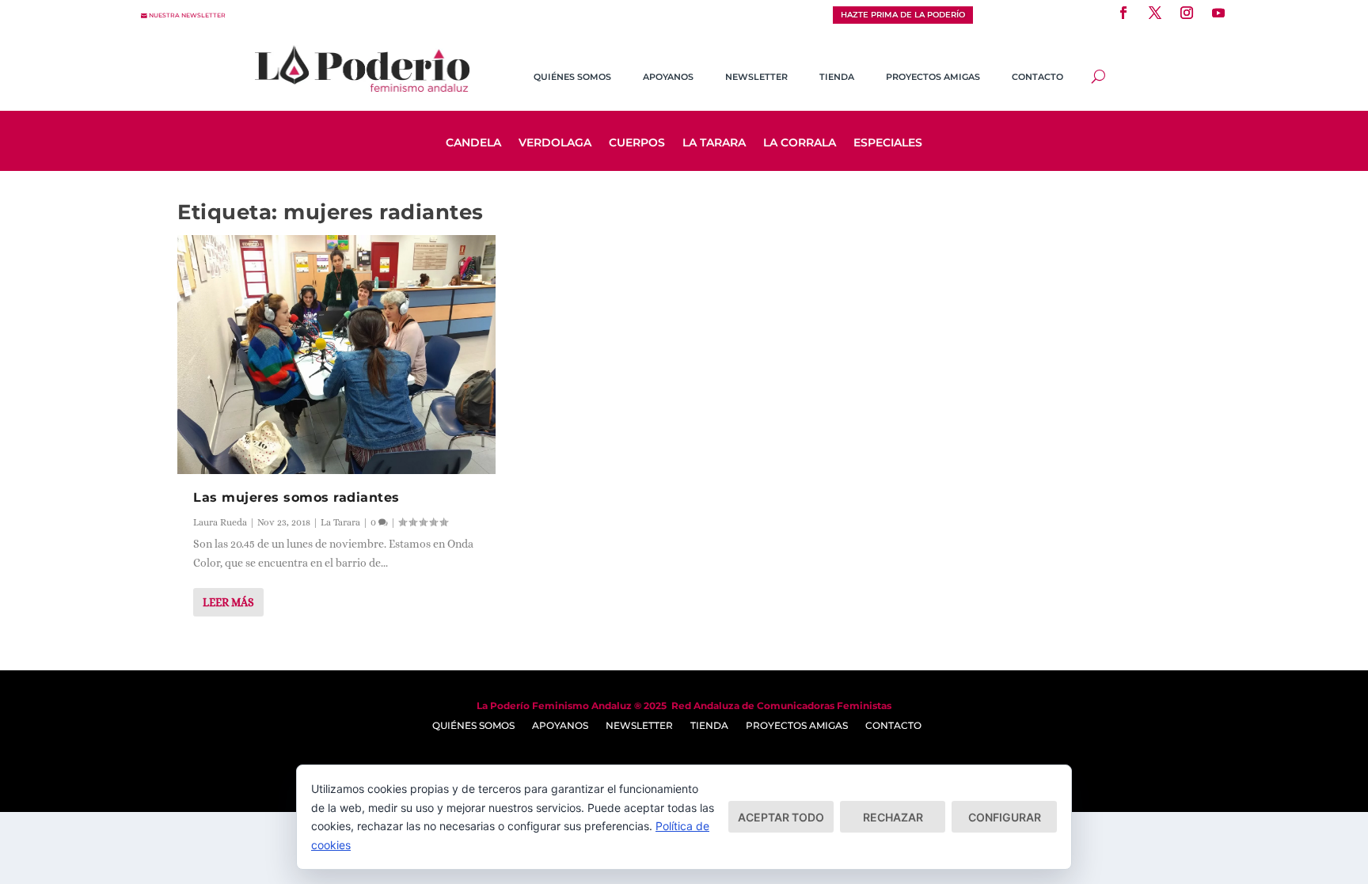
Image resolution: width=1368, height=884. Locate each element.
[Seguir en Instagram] (1186, 12)
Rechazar (893, 817)
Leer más (228, 602)
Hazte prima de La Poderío (903, 14)
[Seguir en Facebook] (1123, 12)
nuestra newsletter (187, 15)
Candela (473, 143)
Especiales (887, 143)
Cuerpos (637, 143)
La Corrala (799, 143)
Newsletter (756, 76)
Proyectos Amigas (933, 76)
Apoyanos (668, 76)
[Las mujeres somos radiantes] (336, 354)
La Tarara (714, 143)
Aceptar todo (781, 817)
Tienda (836, 76)
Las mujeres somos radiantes (296, 497)
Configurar (1004, 817)
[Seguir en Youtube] (1218, 12)
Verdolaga (555, 143)
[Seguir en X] (1155, 12)
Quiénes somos (572, 76)
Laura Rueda (220, 522)
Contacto (1037, 76)
